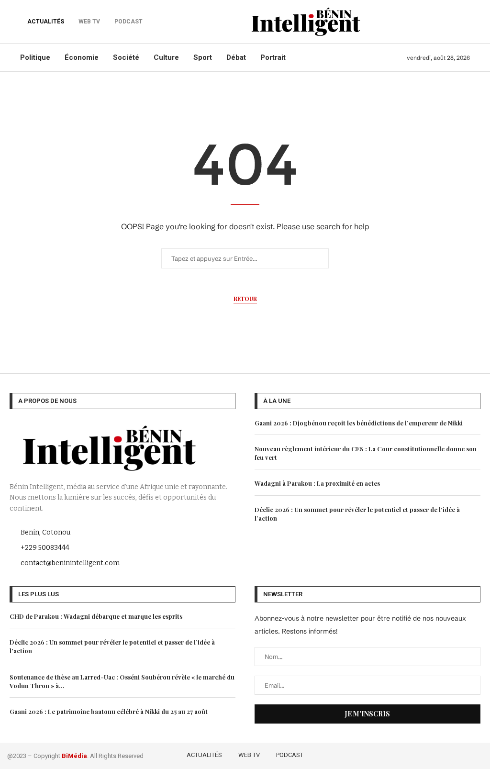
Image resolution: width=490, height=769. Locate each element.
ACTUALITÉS (45, 21)
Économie (82, 57)
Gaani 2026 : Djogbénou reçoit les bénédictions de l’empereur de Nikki (359, 423)
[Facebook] (422, 754)
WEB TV (249, 754)
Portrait (273, 57)
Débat (236, 57)
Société (126, 57)
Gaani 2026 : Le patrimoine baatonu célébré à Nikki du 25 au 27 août (109, 711)
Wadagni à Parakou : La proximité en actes (317, 483)
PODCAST (289, 754)
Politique (35, 57)
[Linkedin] (464, 754)
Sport (202, 57)
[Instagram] (450, 754)
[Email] (477, 754)
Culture (166, 57)
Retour (245, 298)
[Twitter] (436, 754)
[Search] (465, 21)
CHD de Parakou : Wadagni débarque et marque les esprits (96, 616)
